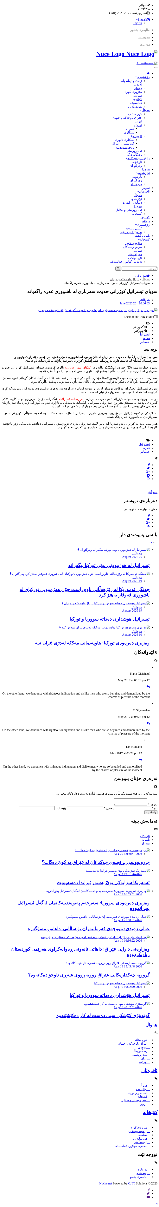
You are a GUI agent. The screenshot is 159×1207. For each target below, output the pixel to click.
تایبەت (146, 839)
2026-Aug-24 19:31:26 (128, 874)
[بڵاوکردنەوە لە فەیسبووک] (149, 464)
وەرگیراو (136, 184)
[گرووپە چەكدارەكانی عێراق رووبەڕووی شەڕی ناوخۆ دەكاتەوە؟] (108, 963)
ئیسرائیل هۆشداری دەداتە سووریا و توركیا (110, 618)
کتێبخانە (137, 213)
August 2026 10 (132, 634)
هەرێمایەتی (135, 254)
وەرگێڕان (136, 165)
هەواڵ (146, 110)
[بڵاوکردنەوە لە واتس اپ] (148, 478)
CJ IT (131, 1183)
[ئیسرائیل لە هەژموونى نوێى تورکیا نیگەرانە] (121, 549)
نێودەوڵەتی (135, 106)
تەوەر (146, 187)
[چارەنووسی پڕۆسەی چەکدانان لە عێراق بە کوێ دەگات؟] (112, 850)
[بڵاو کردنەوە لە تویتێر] (148, 468)
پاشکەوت (151, 812)
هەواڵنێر (144, 300)
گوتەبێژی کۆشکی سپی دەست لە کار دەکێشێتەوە (103, 1015)
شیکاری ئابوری (124, 139)
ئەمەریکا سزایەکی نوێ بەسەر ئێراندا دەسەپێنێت (103, 882)
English (142, 19)
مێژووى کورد (133, 91)
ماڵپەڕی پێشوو (140, 29)
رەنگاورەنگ (134, 154)
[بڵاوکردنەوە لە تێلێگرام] (148, 475)
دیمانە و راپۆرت (132, 202)
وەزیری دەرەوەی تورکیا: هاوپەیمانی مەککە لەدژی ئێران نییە (92, 642)
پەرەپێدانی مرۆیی (131, 232)
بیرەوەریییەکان (132, 246)
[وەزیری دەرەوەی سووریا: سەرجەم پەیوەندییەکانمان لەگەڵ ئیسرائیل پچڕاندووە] (98, 890)
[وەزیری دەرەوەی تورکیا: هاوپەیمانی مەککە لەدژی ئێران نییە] (110, 627)
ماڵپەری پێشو (138, 1176)
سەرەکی (141, 275)
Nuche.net (105, 1183)
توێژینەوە (144, 173)
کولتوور (137, 99)
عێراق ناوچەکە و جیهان (127, 117)
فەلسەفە (136, 103)
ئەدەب (138, 84)
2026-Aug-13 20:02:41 (128, 1007)
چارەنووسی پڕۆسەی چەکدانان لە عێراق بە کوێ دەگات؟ (96, 862)
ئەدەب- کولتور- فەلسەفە (126, 261)
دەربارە (145, 44)
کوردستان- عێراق (123, 143)
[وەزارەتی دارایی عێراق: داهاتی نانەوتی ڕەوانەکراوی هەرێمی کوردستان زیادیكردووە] (95, 937)
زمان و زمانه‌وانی (131, 80)
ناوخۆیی (137, 162)
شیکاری (129, 132)
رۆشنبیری (143, 77)
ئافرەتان (144, 191)
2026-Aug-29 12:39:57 (128, 853)
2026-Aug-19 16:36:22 (128, 940)
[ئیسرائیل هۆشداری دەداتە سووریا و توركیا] (122, 603)
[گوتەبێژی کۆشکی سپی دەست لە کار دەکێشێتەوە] (117, 1003)
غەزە (146, 338)
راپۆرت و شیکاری (138, 158)
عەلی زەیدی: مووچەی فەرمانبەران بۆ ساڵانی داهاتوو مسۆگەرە (89, 928)
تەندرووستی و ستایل (129, 210)
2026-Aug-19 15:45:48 (128, 966)
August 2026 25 (132, 557)
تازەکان (145, 836)
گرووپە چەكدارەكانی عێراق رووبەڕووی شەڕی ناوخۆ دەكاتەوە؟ (89, 974)
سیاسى (137, 95)
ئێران (138, 121)
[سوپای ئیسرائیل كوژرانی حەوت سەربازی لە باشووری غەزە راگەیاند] (112, 310)
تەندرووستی (134, 151)
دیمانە (146, 221)
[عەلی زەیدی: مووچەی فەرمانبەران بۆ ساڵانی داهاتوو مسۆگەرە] (108, 916)
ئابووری (137, 136)
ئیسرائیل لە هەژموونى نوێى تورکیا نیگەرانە (109, 565)
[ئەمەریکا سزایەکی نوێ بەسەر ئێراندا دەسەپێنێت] (118, 870)
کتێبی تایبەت (134, 228)
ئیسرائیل (144, 334)
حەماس (144, 341)
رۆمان (138, 88)
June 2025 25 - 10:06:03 (135, 303)
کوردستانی (135, 114)
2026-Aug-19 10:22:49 (128, 986)
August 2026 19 (132, 581)
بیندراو (146, 843)
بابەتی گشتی (142, 235)
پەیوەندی (144, 37)
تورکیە (138, 125)
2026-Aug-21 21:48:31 (128, 920)
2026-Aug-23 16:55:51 (128, 894)
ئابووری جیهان (125, 147)
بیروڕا (146, 169)
